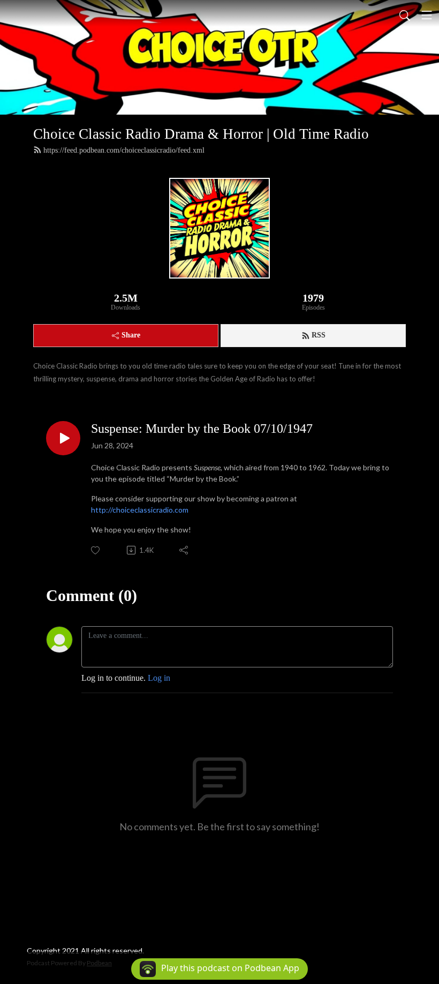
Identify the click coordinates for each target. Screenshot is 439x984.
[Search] (404, 15)
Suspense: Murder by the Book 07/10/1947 (202, 428)
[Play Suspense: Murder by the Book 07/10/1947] (63, 438)
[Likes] (96, 550)
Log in (159, 677)
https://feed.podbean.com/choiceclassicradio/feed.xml (124, 150)
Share (131, 335)
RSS (319, 335)
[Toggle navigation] (426, 15)
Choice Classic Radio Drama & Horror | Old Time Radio (201, 134)
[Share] (184, 550)
